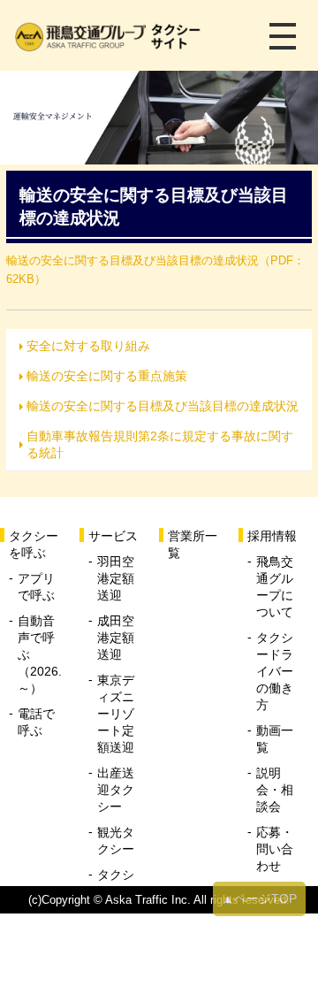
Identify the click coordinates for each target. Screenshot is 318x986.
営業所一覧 (192, 544)
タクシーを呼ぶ (33, 544)
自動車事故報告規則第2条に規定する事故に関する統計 (159, 444)
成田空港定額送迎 (115, 637)
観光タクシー (115, 840)
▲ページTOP (259, 898)
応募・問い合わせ (274, 849)
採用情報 (272, 536)
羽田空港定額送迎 (115, 578)
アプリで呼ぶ (36, 586)
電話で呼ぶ (36, 722)
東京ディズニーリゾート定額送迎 (115, 713)
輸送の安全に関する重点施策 (106, 376)
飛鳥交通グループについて (274, 586)
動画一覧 (274, 738)
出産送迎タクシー (115, 790)
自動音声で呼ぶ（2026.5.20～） (40, 654)
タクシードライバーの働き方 (274, 671)
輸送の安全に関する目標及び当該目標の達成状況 (162, 406)
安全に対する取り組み (88, 346)
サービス (113, 536)
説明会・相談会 (274, 790)
